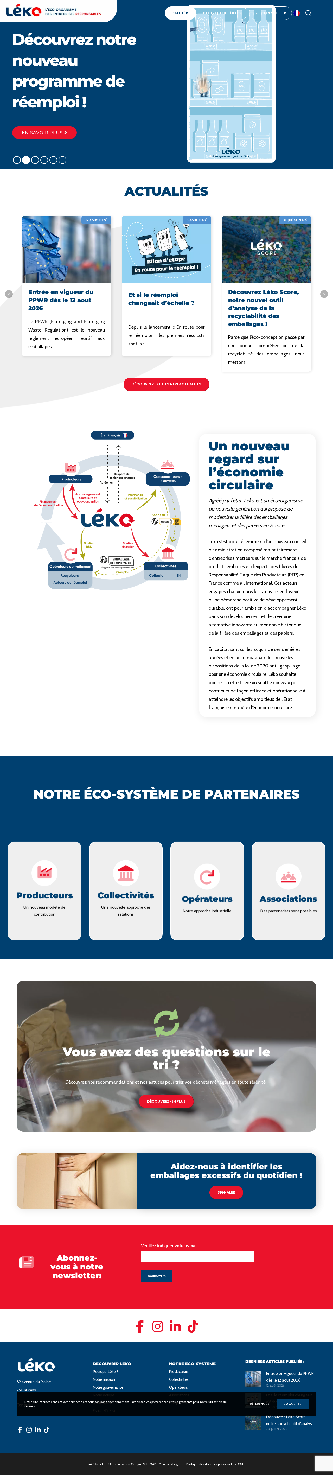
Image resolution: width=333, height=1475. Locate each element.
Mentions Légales (171, 1464)
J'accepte (293, 1404)
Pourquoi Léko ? (105, 1371)
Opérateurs (178, 1387)
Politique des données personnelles (211, 1464)
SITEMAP (149, 1464)
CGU (241, 1464)
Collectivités (179, 1379)
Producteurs (179, 1371)
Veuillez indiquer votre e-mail (169, 1246)
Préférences (259, 1404)
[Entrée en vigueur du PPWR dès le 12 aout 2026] (253, 1378)
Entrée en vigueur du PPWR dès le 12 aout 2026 (290, 1377)
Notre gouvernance (108, 1387)
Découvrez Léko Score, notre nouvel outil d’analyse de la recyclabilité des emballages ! (290, 1421)
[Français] (298, 13)
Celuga (136, 1464)
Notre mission (104, 1379)
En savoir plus (43, 132)
